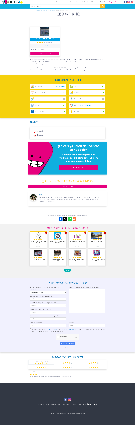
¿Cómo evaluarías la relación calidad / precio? (44, 316)
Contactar (78, 167)
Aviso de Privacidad (51, 329)
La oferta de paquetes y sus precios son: (43, 303)
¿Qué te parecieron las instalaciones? (42, 296)
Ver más (67, 270)
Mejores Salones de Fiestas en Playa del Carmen (44, 10)
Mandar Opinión (67, 343)
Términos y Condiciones (68, 329)
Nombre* (71, 322)
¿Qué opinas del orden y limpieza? (41, 309)
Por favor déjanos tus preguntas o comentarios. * (84, 287)
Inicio (31, 10)
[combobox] (65, 6)
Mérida (99, 2)
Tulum (93, 2)
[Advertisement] (67, 21)
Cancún (86, 2)
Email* (36, 322)
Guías (105, 2)
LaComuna (72, 413)
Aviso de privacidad (63, 404)
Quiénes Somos (43, 404)
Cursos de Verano (62, 2)
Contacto (53, 404)
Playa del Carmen (75, 2)
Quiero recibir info (44, 53)
